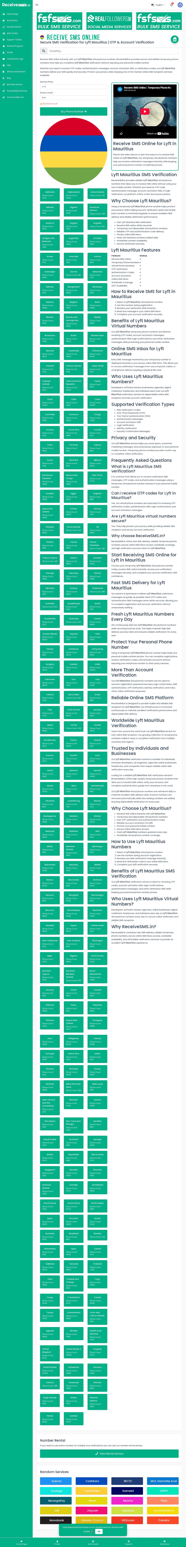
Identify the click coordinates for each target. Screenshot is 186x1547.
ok (99, 1531)
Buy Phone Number (72, 111)
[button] (158, 5)
